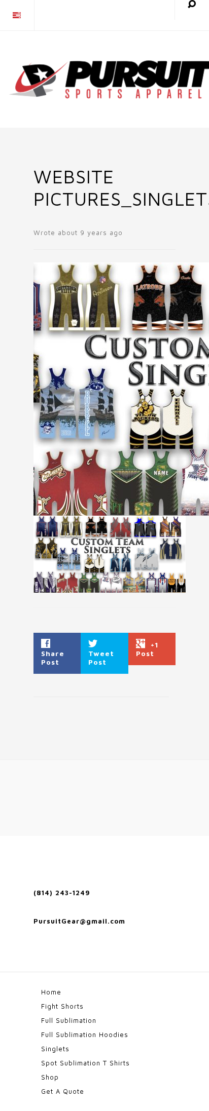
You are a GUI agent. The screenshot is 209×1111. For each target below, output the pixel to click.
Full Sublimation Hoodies (84, 1034)
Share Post (52, 657)
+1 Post (147, 649)
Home (51, 992)
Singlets (55, 1049)
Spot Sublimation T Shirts (85, 1063)
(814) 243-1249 (61, 893)
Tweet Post (101, 657)
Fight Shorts (62, 1006)
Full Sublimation (68, 1020)
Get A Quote (62, 1091)
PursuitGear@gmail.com (79, 921)
